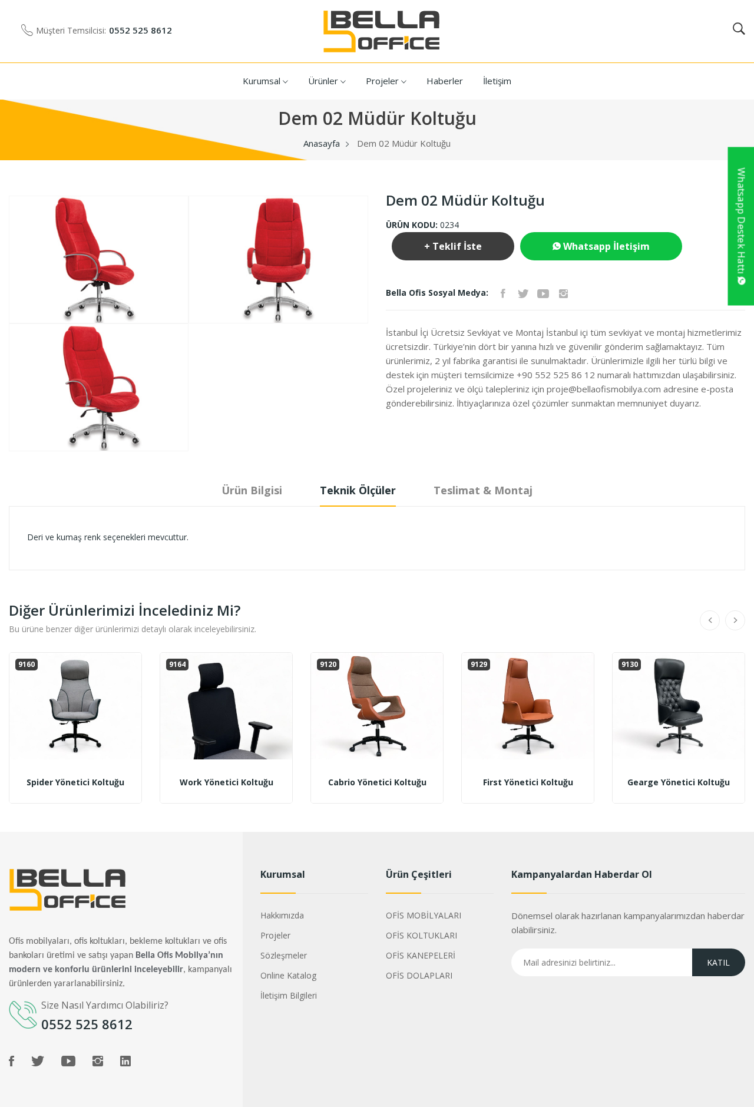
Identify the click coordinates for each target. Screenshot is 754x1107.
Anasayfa (321, 143)
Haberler (444, 81)
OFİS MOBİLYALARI (423, 915)
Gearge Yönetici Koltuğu (678, 782)
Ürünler (324, 81)
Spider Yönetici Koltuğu (75, 782)
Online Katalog (288, 975)
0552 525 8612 (140, 30)
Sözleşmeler (283, 955)
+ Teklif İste (453, 246)
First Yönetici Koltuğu (528, 782)
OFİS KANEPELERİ (420, 955)
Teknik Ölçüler (358, 490)
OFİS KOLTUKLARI (421, 935)
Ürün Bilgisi (251, 490)
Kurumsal (263, 81)
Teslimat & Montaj (483, 490)
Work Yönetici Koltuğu (226, 782)
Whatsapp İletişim (605, 246)
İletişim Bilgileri (288, 995)
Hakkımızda (282, 915)
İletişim (497, 81)
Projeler (383, 81)
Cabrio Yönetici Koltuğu (377, 782)
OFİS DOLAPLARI (419, 975)
